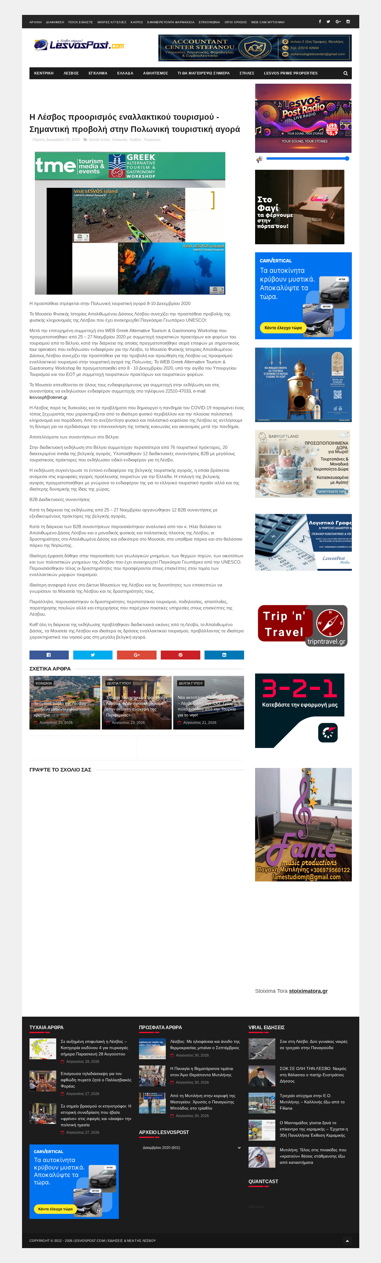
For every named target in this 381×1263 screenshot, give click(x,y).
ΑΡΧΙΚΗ (35, 22)
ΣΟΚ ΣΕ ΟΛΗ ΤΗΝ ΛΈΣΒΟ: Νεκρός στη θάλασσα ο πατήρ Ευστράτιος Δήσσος (313, 1074)
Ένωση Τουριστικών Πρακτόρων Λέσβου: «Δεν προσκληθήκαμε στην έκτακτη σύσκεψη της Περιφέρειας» (136, 706)
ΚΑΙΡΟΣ (137, 22)
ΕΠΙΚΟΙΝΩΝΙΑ (209, 22)
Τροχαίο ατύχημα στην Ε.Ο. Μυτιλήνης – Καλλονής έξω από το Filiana (312, 1101)
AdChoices (256, 1206)
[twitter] (328, 21)
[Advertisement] (303, 939)
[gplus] (338, 21)
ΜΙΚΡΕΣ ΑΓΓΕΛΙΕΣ (112, 22)
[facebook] (320, 21)
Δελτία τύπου (99, 140)
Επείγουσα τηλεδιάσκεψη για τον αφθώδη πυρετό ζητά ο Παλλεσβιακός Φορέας (96, 1079)
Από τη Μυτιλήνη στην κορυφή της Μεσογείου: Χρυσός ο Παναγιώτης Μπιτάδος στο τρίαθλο (202, 1101)
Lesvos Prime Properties (291, 73)
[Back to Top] (347, 1240)
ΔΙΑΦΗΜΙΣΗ (55, 22)
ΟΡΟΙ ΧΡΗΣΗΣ (236, 22)
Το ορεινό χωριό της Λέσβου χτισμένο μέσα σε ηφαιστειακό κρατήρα (62, 709)
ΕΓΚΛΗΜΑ (98, 73)
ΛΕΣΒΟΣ (71, 73)
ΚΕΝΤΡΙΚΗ (44, 73)
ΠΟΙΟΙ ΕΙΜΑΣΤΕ (80, 22)
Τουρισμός (152, 140)
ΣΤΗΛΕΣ (247, 73)
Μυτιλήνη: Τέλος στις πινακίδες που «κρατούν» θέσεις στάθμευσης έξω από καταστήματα (313, 1156)
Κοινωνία (120, 140)
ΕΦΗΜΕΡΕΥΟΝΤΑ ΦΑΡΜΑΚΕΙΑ (170, 22)
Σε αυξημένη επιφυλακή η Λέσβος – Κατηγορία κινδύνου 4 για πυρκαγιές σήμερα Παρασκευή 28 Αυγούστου (94, 1047)
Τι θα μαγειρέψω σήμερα (204, 73)
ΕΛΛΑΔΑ (125, 73)
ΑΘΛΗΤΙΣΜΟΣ (155, 73)
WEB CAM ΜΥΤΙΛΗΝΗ (267, 22)
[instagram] (348, 21)
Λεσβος (135, 140)
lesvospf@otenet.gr (48, 397)
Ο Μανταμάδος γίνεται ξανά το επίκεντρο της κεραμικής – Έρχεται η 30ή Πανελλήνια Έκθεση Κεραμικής (314, 1129)
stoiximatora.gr (308, 991)
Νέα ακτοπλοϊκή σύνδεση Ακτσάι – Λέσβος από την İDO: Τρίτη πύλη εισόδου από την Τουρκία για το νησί (208, 706)
